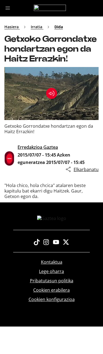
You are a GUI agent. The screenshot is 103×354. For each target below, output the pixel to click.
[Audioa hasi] (51, 93)
